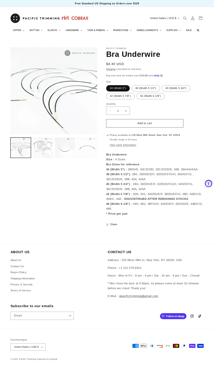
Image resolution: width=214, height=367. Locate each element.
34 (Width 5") (118, 88)
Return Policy (19, 272)
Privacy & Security (22, 284)
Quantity (111, 104)
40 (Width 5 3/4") (176, 88)
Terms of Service (21, 290)
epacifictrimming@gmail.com (138, 296)
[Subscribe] (69, 316)
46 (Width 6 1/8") (150, 96)
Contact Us (17, 266)
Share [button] (113, 224)
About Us (16, 260)
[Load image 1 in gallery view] (21, 148)
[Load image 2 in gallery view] (43, 148)
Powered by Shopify (47, 359)
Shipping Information (23, 278)
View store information (123, 145)
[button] (185, 18)
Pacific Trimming (27, 359)
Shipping (111, 69)
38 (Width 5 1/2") (145, 88)
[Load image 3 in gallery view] (65, 148)
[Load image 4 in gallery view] (87, 148)
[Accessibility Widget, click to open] (208, 183)
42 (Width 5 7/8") (120, 96)
